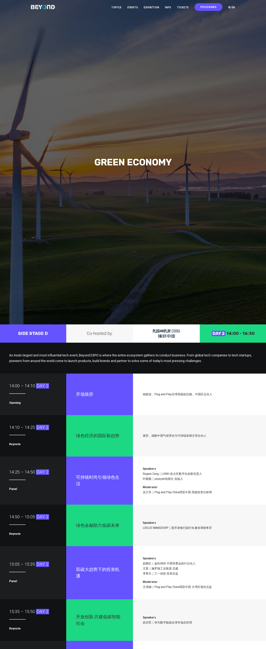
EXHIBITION (151, 7)
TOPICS (116, 7)
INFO (168, 7)
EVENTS (132, 7)
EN (233, 7)
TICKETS (183, 7)
